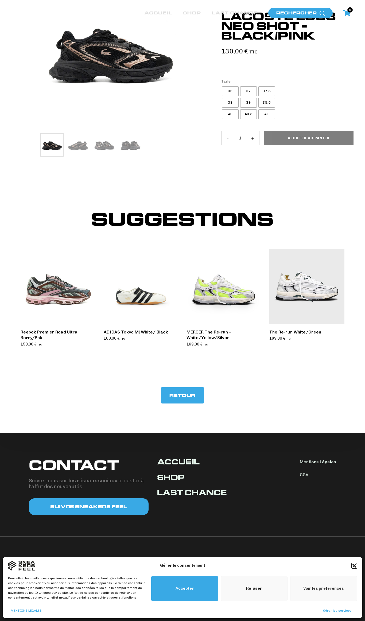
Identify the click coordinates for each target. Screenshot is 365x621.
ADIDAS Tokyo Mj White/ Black (136, 332)
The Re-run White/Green (295, 332)
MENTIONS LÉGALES (26, 610)
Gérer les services (337, 610)
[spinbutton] (241, 138)
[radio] (230, 91)
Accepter (185, 588)
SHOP (192, 12)
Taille (226, 81)
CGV (304, 474)
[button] (354, 565)
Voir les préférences (323, 588)
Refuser (254, 588)
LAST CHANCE (235, 12)
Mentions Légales (318, 461)
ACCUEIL (158, 12)
